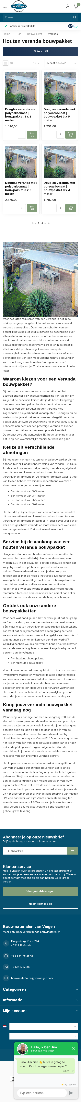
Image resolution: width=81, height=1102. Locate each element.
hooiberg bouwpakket (30, 658)
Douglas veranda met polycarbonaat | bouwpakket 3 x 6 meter (21, 188)
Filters (38, 51)
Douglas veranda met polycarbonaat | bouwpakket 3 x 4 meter (59, 188)
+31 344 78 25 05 (22, 956)
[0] (76, 6)
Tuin (18, 34)
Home (6, 34)
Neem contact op (40, 904)
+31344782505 (20, 967)
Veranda (53, 34)
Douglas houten (36, 409)
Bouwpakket (34, 34)
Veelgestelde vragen (40, 891)
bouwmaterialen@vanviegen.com (32, 978)
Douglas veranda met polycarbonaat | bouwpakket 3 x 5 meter (59, 115)
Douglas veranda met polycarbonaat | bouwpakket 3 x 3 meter (21, 115)
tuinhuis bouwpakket (29, 663)
